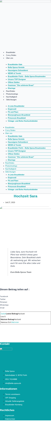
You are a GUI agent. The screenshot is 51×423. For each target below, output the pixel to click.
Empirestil (12, 109)
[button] (25, 296)
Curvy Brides (11, 55)
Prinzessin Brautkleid (17, 118)
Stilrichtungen (11, 100)
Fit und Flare (13, 112)
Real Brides (10, 91)
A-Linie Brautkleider (16, 106)
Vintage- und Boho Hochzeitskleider (23, 121)
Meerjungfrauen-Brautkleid (19, 115)
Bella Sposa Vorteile (16, 67)
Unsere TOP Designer (17, 79)
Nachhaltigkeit (11, 97)
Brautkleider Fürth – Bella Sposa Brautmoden (27, 76)
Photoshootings (12, 94)
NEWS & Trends (14, 73)
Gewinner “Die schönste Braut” (21, 85)
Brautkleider (10, 52)
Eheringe (11, 88)
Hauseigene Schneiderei (18, 70)
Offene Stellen (14, 82)
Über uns (9, 58)
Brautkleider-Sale (15, 64)
